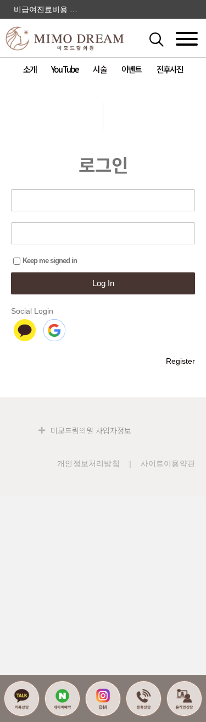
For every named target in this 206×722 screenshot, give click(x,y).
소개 (29, 69)
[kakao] (24, 330)
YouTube (64, 69)
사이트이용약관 (168, 463)
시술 (99, 69)
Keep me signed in (50, 260)
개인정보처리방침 (88, 463)
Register (180, 361)
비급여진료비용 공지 (49, 9)
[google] (54, 330)
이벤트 (131, 69)
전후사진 (170, 69)
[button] (168, 38)
